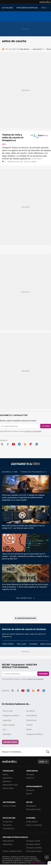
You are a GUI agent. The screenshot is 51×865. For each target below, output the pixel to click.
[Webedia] (45, 1)
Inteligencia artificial (11, 715)
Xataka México (8, 841)
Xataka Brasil (7, 844)
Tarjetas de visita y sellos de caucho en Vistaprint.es (12, 137)
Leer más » (37, 159)
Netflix (29, 729)
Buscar (47, 752)
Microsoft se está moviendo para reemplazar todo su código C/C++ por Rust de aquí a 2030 (23, 526)
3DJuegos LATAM (33, 841)
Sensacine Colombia (34, 848)
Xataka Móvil (7, 778)
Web (4, 144)
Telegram (19, 444)
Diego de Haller (15, 162)
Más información (38, 863)
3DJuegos (30, 774)
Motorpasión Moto (33, 809)
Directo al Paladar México (12, 851)
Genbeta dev (25, 464)
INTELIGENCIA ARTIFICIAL (27, 8)
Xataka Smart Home (10, 785)
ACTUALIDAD (7, 8)
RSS (25, 444)
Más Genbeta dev (24, 598)
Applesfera (7, 781)
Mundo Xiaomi (8, 788)
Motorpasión (31, 806)
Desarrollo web (10, 472)
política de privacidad (33, 431)
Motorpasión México (34, 851)
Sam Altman (24, 49)
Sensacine (30, 790)
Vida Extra (30, 778)
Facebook (8, 444)
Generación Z (38, 49)
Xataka (5, 774)
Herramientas (31, 715)
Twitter (2, 444)
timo (4, 729)
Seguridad (7, 720)
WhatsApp (7, 734)
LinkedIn (37, 444)
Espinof (29, 794)
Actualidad (33, 644)
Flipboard (31, 444)
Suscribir (46, 426)
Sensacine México (33, 844)
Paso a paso (21, 644)
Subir (41, 762)
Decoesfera (7, 825)
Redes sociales (9, 725)
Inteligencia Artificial (34, 734)
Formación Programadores (34, 472)
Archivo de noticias (26, 618)
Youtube (13, 444)
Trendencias (7, 822)
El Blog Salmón (32, 822)
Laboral (29, 725)
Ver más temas (10, 742)
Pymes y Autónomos (34, 825)
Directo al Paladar (9, 806)
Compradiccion (8, 828)
